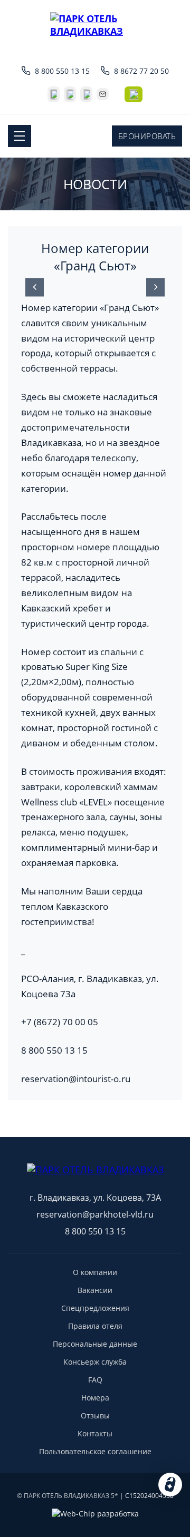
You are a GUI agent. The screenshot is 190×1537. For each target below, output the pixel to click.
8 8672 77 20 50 (141, 71)
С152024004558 (149, 1495)
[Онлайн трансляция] (133, 94)
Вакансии (95, 1290)
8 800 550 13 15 (62, 71)
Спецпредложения (95, 1308)
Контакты (95, 1433)
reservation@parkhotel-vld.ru (95, 1214)
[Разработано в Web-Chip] (95, 1514)
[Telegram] (70, 94)
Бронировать (147, 136)
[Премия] (95, 1126)
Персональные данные (95, 1344)
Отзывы (95, 1415)
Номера (95, 1398)
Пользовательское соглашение (95, 1451)
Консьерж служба (95, 1362)
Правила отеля (95, 1326)
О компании (95, 1272)
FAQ (95, 1380)
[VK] (54, 94)
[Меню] (19, 136)
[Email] (103, 94)
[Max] (86, 94)
